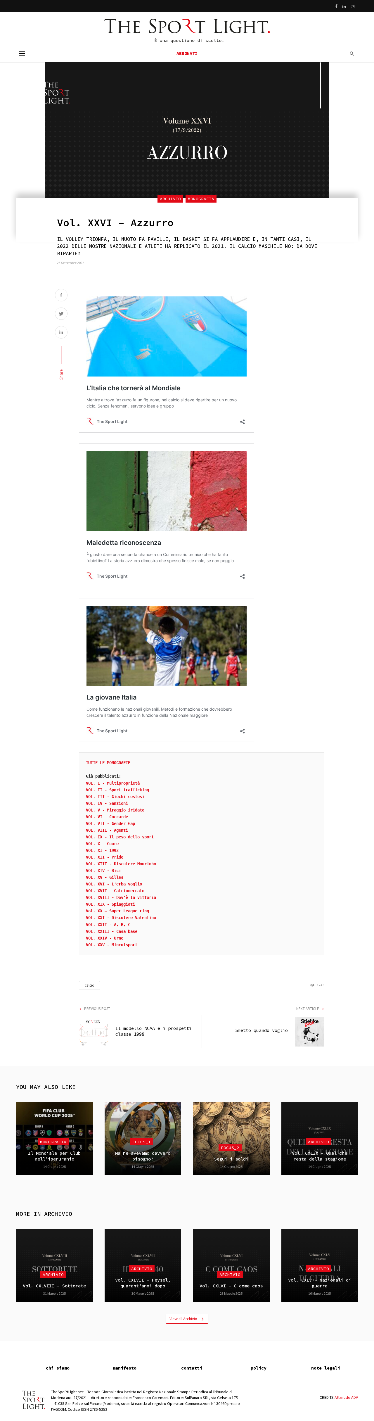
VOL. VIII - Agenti (107, 830)
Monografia (201, 198)
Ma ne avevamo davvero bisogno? (142, 1156)
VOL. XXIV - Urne (104, 938)
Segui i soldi (231, 1159)
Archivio (170, 198)
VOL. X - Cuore (102, 843)
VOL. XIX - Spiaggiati (110, 904)
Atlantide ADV (346, 1397)
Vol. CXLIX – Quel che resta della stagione (319, 1156)
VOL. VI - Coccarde (107, 816)
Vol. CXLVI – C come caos (231, 1286)
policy (258, 1368)
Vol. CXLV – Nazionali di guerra (319, 1283)
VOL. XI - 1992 (102, 850)
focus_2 (230, 1147)
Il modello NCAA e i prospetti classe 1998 (153, 1031)
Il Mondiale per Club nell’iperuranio (54, 1156)
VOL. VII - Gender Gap (110, 823)
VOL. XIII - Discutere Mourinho (121, 863)
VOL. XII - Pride (104, 857)
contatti (191, 1368)
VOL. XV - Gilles (104, 877)
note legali (325, 1368)
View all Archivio (183, 1318)
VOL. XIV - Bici (103, 870)
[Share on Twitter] (61, 314)
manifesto (124, 1368)
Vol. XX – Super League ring (117, 911)
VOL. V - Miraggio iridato (115, 810)
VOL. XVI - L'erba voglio (114, 884)
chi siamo (58, 1368)
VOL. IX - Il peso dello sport (120, 837)
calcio (89, 985)
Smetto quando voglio (261, 1030)
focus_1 (141, 1141)
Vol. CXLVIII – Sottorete (54, 1286)
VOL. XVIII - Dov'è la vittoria (121, 897)
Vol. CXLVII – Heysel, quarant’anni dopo (142, 1283)
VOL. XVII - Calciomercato (115, 890)
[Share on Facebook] (61, 296)
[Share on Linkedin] (61, 333)
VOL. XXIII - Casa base (111, 931)
